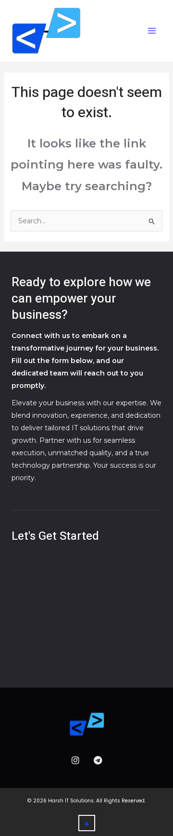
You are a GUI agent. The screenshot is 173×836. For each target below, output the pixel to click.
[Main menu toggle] (151, 31)
